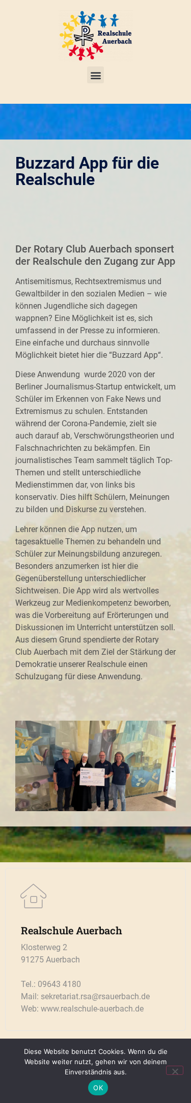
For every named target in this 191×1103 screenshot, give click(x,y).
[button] (95, 74)
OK (98, 1088)
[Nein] (174, 1070)
